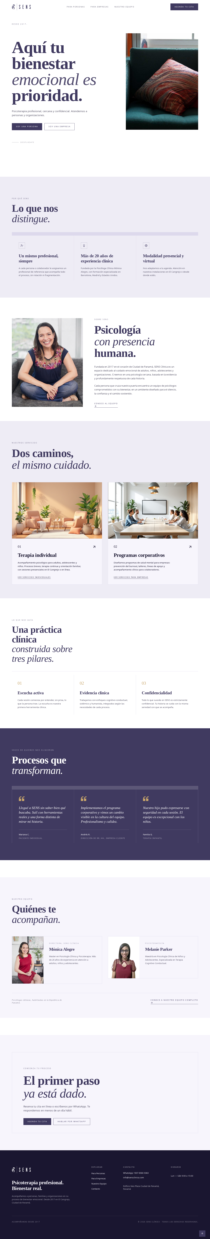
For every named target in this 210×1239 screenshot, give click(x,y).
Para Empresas (100, 7)
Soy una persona (27, 126)
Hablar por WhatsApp (72, 1121)
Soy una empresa (59, 126)
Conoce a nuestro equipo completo (174, 1000)
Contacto (95, 1188)
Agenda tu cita (184, 7)
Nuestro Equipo (124, 7)
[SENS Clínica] (21, 6)
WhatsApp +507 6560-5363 (136, 1173)
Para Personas (76, 7)
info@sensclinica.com (133, 1177)
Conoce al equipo (106, 403)
